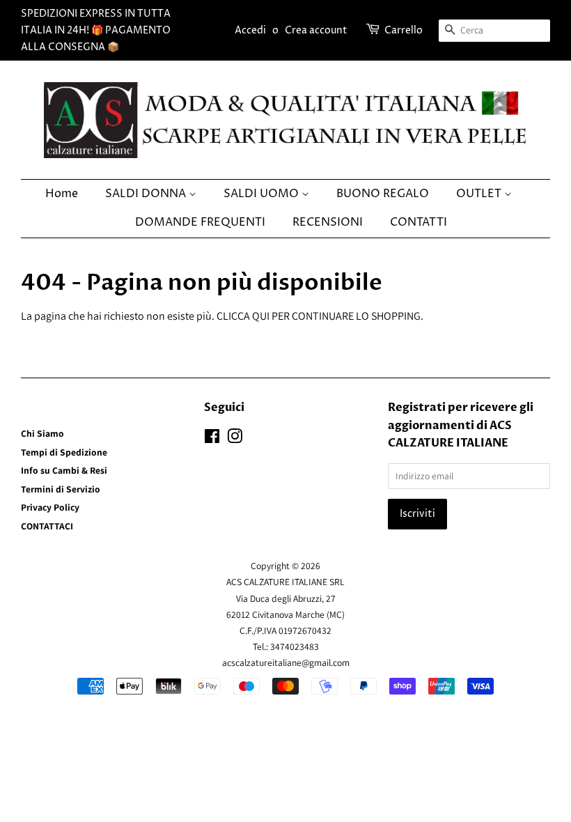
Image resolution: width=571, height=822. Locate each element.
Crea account (316, 30)
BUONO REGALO (382, 193)
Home (61, 193)
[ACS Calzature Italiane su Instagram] (234, 439)
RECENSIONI (327, 222)
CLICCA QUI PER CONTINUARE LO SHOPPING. (320, 316)
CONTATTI (418, 222)
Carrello (403, 30)
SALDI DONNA (147, 193)
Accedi (250, 30)
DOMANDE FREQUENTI (200, 222)
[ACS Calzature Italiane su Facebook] (212, 439)
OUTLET (480, 193)
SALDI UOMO (263, 193)
